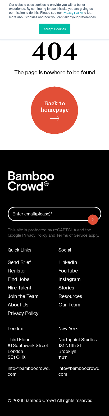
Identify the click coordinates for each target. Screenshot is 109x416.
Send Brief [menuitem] (19, 262)
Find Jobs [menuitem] (18, 279)
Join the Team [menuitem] (23, 296)
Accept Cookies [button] (54, 29)
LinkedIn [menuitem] (67, 262)
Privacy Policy (73, 13)
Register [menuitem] (17, 271)
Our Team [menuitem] (69, 304)
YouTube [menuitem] (68, 271)
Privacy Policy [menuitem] (23, 313)
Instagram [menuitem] (69, 279)
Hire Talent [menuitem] (19, 288)
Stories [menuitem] (66, 288)
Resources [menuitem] (70, 296)
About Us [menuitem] (18, 304)
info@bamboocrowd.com (28, 371)
